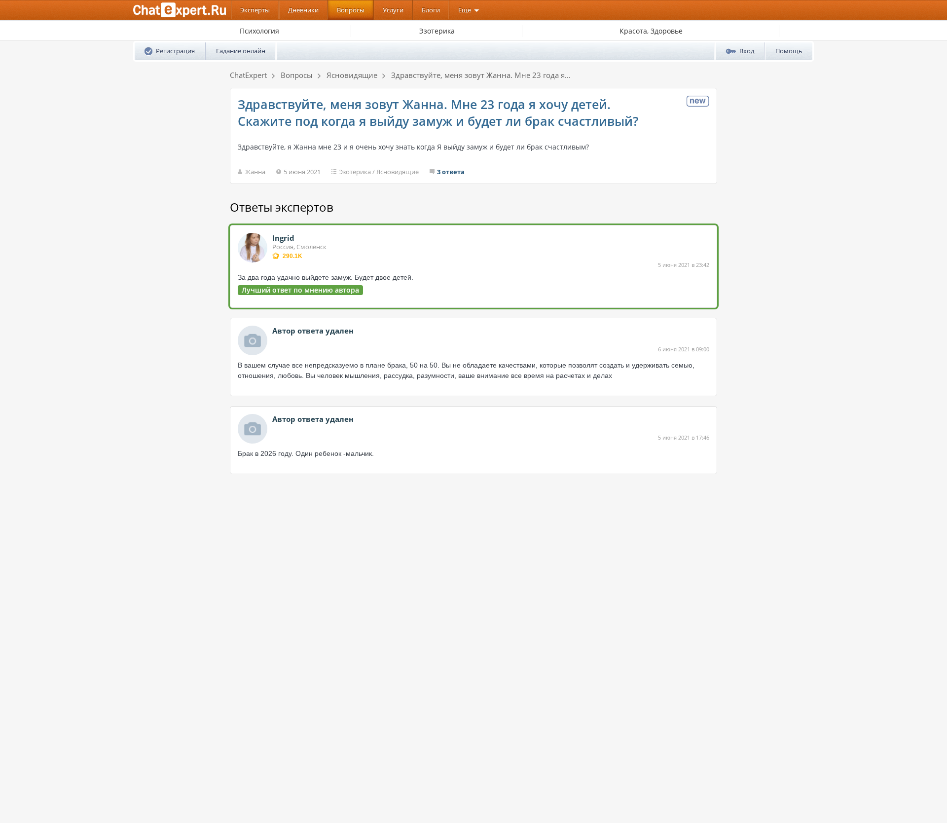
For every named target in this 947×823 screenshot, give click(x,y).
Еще (464, 9)
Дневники (303, 9)
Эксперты (255, 9)
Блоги (431, 9)
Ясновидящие (397, 171)
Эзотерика (355, 171)
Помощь (788, 50)
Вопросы (350, 9)
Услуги (393, 9)
